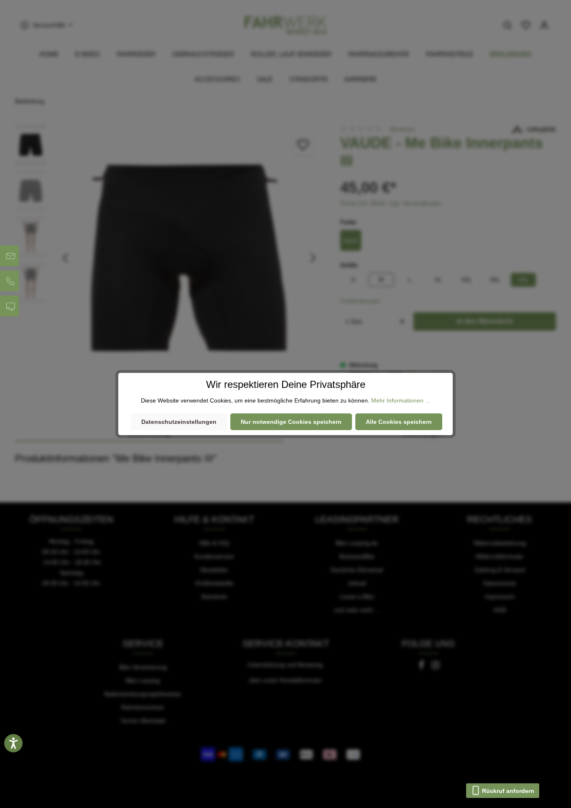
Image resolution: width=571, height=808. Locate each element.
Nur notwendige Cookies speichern (291, 421)
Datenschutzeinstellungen (179, 421)
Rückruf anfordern (507, 791)
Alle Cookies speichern (399, 421)
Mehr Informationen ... (400, 400)
